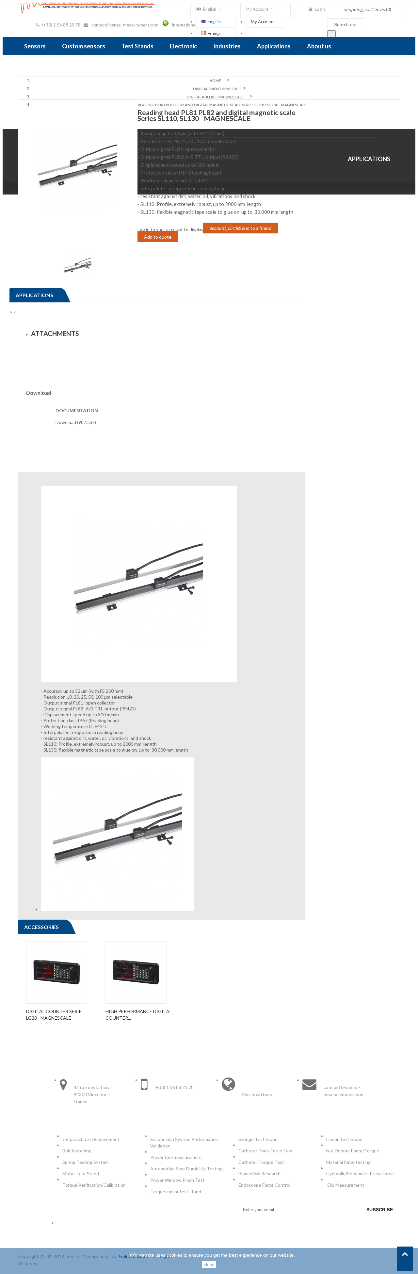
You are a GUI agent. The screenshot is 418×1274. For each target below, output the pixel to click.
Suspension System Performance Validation (184, 1142)
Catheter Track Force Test (266, 1150)
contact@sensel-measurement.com (124, 24)
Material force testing (348, 1162)
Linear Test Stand (344, 1139)
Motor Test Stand (80, 1173)
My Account (262, 21)
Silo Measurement (346, 1185)
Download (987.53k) (76, 422)
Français (215, 33)
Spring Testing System (85, 1162)
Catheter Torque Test (261, 1162)
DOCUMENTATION (77, 410)
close (209, 1264)
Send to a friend (240, 228)
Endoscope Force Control (264, 1185)
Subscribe (379, 1209)
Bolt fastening (77, 1150)
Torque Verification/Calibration (94, 1185)
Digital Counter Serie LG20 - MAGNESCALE (54, 1015)
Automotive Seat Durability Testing (186, 1168)
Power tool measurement (176, 1157)
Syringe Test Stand (258, 1139)
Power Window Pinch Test (178, 1180)
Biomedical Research (259, 1173)
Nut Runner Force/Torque (353, 1150)
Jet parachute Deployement (91, 1139)
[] (331, 33)
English (214, 21)
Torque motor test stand (175, 1191)
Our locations (257, 1094)
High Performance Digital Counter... (138, 1015)
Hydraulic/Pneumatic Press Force (360, 1173)
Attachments (55, 333)
